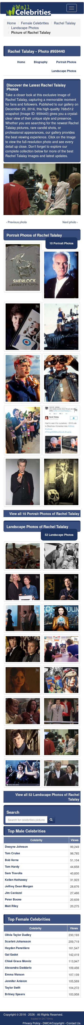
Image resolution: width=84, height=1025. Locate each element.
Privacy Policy (31, 1023)
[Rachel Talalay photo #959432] (61, 586)
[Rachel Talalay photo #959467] (23, 649)
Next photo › (70, 222)
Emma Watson (14, 974)
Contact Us (73, 1023)
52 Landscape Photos (59, 535)
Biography (41, 62)
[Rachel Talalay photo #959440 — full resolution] (42, 189)
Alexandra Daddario (18, 967)
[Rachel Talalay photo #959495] (23, 618)
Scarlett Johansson (18, 941)
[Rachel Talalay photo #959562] (61, 649)
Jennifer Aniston (16, 981)
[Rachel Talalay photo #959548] (61, 680)
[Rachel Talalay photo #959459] (61, 773)
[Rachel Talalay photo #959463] (23, 680)
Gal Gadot (11, 954)
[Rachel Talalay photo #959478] (23, 711)
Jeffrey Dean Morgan (19, 886)
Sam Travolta (13, 873)
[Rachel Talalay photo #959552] (61, 482)
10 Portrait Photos (61, 243)
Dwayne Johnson (16, 846)
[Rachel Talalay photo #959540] (23, 742)
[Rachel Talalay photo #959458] (23, 586)
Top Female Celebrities (29, 919)
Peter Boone (13, 899)
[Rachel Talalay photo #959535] (61, 378)
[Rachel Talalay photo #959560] (23, 267)
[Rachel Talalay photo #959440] (61, 742)
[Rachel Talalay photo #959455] (23, 773)
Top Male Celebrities (27, 831)
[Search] (51, 819)
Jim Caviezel (13, 893)
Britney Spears (15, 994)
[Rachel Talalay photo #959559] (61, 327)
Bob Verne (12, 860)
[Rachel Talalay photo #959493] (61, 430)
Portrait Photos (66, 62)
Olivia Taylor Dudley (18, 935)
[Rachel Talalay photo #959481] (23, 556)
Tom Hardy (12, 866)
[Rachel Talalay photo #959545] (23, 430)
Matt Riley (11, 906)
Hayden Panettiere (17, 948)
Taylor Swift (12, 987)
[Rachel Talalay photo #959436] (61, 556)
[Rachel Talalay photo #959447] (23, 327)
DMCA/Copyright (53, 1023)
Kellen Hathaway (16, 879)
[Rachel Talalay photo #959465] (23, 378)
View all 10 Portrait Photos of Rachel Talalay (44, 513)
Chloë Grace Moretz (18, 961)
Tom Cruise (12, 853)
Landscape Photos (64, 71)
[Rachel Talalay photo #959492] (23, 482)
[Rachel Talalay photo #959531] (61, 711)
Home (21, 62)
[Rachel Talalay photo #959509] (61, 275)
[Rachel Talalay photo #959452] (61, 618)
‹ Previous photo (16, 222)
